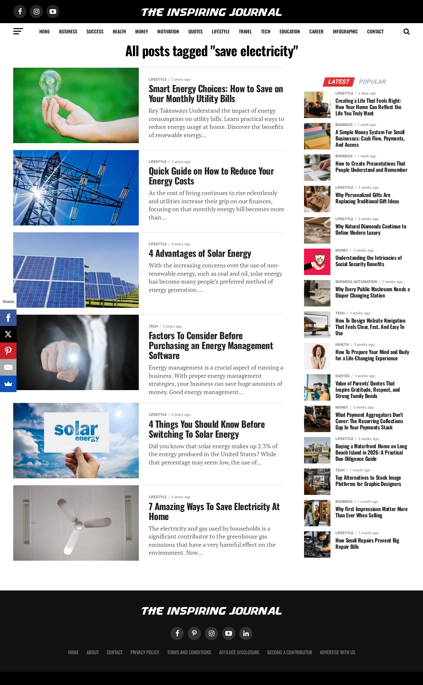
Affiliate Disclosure (239, 652)
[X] (8, 334)
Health (119, 31)
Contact (375, 31)
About (93, 652)
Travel (245, 31)
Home (44, 31)
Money (141, 31)
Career (316, 31)
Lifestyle (221, 31)
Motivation (168, 31)
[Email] (8, 367)
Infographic (345, 31)
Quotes (195, 31)
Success (95, 31)
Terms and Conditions (189, 652)
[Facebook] (8, 317)
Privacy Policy (145, 652)
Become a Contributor (289, 652)
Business (68, 31)
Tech (265, 31)
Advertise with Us (337, 652)
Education (290, 31)
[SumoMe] (8, 384)
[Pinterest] (8, 350)
